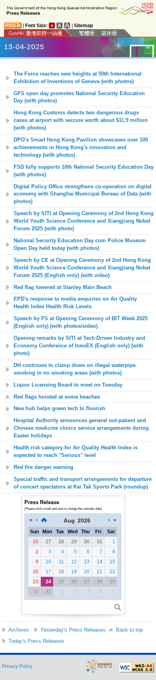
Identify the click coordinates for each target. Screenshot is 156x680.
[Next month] (109, 520)
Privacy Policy (17, 666)
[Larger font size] (59, 25)
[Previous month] (36, 520)
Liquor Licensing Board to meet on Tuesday (68, 385)
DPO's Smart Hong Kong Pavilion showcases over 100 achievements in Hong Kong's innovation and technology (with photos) (81, 147)
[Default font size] (52, 25)
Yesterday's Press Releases (73, 630)
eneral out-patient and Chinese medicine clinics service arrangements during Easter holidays (81, 428)
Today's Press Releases (36, 641)
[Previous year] (31, 520)
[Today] (44, 520)
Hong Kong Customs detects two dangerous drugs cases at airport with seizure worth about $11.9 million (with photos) (81, 120)
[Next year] (115, 520)
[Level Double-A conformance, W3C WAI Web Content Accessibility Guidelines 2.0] (136, 667)
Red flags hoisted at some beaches (57, 397)
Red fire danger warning (43, 467)
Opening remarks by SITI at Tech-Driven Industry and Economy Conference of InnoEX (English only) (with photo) (79, 345)
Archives (18, 630)
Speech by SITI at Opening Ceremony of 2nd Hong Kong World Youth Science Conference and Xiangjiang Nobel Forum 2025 (84, 221)
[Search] (117, 607)
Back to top (129, 630)
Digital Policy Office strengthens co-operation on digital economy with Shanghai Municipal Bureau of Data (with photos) (83, 194)
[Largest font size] (67, 25)
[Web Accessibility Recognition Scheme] (99, 666)
